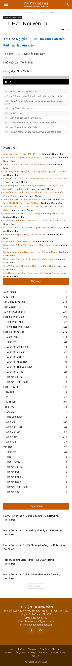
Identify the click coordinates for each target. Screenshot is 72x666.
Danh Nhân (9, 291)
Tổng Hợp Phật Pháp (18, 326)
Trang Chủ (8, 12)
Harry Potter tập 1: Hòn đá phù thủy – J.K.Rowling (32, 530)
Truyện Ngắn (10, 436)
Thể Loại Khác (14, 416)
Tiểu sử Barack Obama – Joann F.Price (24, 164)
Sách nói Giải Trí (15, 356)
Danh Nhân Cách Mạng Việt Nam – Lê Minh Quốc (29, 157)
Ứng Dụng (20, 652)
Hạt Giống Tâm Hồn (14, 301)
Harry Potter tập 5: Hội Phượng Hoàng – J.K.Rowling (34, 545)
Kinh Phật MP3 (15, 321)
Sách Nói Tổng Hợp (25, 12)
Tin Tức (21, 649)
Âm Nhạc (43, 652)
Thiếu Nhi (8, 391)
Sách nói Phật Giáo (13, 316)
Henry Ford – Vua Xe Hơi (16, 241)
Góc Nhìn (8, 652)
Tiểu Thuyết (9, 401)
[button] (67, 4)
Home (12, 649)
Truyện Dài (9, 421)
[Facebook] (31, 630)
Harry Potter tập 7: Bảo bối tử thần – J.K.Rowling (31, 574)
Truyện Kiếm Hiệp (13, 426)
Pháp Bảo (44, 649)
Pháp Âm (32, 649)
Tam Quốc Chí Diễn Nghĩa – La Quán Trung (28, 559)
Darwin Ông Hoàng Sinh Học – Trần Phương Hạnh (30, 252)
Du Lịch (11, 411)
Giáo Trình (9, 296)
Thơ (5, 396)
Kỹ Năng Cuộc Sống (14, 311)
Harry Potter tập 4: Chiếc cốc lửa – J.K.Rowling (31, 515)
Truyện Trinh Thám (17, 381)
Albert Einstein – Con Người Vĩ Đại (21, 199)
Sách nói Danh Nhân (46, 12)
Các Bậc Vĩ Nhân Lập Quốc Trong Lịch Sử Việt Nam (30, 273)
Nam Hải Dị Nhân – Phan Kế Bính (21, 203)
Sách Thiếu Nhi (11, 386)
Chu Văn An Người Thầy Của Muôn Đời (24, 234)
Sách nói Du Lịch (16, 351)
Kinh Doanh (9, 306)
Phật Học (56, 649)
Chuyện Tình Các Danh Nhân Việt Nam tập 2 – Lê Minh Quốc (36, 178)
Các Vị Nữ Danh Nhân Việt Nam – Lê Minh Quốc (29, 266)
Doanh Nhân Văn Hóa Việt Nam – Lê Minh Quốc (29, 220)
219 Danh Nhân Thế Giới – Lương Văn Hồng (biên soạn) (33, 213)
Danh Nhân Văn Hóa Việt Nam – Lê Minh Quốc (28, 259)
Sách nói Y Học (15, 371)
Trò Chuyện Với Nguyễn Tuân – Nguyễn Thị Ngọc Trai (32, 171)
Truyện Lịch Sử (11, 431)
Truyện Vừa (9, 441)
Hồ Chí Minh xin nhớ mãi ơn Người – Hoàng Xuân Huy (32, 227)
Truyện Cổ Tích (15, 376)
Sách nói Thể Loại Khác (19, 366)
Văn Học (7, 446)
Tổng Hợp (8, 406)
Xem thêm (35, 586)
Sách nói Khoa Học (17, 361)
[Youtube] (40, 630)
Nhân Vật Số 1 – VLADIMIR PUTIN (21, 154)
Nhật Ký (11, 341)
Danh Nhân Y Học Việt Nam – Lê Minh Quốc (26, 245)
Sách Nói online (58, 652)
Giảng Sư (36, 656)
